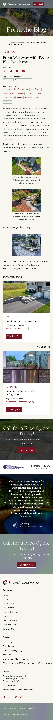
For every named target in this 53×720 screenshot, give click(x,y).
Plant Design (23, 328)
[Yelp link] (21, 697)
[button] (5, 504)
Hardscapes (8, 80)
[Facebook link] (4, 697)
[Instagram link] (16, 697)
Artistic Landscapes (16, 42)
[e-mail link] (23, 71)
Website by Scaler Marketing (15, 714)
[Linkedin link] (10, 697)
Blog (27, 42)
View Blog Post (14, 336)
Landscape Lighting (23, 80)
